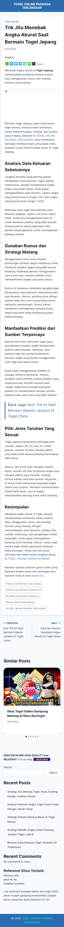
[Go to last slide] (8, 700)
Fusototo (26, 891)
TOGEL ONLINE (12, 22)
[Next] (55, 700)
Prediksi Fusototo (14, 883)
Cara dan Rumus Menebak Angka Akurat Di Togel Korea (47, 630)
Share (40, 64)
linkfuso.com (11, 875)
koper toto (38, 575)
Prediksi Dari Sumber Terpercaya (22, 596)
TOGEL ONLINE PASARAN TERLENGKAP (26, 608)
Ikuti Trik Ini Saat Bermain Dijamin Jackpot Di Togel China (32, 410)
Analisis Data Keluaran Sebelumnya (23, 590)
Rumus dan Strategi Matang (20, 602)
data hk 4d (10, 879)
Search (8, 767)
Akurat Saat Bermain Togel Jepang (23, 584)
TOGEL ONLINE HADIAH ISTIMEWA (29, 558)
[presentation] (32, 687)
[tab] (26, 736)
